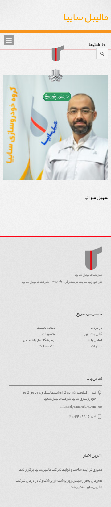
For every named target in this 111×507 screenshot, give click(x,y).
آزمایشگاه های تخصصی (39, 340)
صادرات (96, 346)
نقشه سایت (47, 346)
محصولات (49, 334)
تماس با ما (95, 340)
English (94, 44)
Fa (103, 44)
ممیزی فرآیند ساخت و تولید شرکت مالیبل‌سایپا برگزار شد (60, 469)
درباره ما (96, 327)
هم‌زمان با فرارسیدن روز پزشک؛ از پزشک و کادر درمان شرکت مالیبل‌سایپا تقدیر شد (59, 483)
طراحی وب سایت (90, 281)
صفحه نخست (46, 327)
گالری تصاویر (93, 334)
